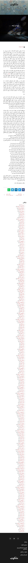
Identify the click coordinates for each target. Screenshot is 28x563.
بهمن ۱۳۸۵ (21, 454)
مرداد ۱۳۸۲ (21, 520)
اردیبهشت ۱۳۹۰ (21, 374)
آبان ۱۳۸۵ (22, 459)
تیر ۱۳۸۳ (22, 503)
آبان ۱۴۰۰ (22, 250)
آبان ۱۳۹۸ (22, 263)
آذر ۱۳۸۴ (22, 476)
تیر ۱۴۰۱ (22, 244)
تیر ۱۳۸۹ (22, 390)
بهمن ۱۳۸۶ (21, 436)
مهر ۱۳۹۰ (22, 367)
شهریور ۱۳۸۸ (21, 406)
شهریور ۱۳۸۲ (21, 519)
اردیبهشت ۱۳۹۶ (20, 279)
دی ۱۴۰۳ (22, 222)
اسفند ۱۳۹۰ (21, 359)
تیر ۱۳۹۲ (22, 334)
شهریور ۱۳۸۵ (21, 462)
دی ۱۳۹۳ (22, 309)
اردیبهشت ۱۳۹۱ (21, 356)
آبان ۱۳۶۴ (22, 531)
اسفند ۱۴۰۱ (21, 235)
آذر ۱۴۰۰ (22, 249)
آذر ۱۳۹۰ (22, 363)
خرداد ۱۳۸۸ (21, 410)
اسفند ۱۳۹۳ (21, 305)
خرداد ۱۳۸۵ (21, 467)
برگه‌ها (25, 542)
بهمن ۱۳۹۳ (21, 307)
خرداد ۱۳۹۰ (21, 373)
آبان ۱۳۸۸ (22, 403)
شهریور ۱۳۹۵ (21, 283)
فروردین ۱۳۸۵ (21, 470)
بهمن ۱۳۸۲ (21, 511)
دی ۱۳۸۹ (22, 381)
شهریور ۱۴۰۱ (21, 241)
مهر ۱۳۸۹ (22, 385)
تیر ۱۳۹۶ (22, 276)
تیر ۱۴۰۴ (22, 216)
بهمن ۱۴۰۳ (21, 221)
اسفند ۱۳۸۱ (21, 527)
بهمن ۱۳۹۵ (21, 280)
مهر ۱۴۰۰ (22, 252)
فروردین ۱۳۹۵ (21, 290)
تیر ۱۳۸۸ (22, 409)
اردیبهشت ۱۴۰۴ (21, 219)
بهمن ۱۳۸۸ (21, 398)
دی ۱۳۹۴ (22, 293)
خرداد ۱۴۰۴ (21, 218)
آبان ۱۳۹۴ (22, 294)
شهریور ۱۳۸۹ (21, 387)
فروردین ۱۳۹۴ (21, 304)
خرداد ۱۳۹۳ (21, 318)
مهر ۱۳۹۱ (22, 348)
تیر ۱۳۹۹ (22, 254)
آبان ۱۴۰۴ (22, 214)
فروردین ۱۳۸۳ (21, 508)
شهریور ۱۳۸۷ (21, 425)
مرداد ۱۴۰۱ (22, 243)
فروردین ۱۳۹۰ (21, 376)
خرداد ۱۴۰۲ (21, 233)
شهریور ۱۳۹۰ (21, 368)
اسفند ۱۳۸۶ (21, 434)
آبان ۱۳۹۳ (22, 312)
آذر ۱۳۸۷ (22, 420)
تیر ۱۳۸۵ (22, 465)
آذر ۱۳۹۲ (22, 326)
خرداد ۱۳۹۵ (21, 288)
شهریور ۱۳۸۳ (21, 500)
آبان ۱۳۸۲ (22, 516)
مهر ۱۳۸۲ (22, 517)
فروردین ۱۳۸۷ (21, 432)
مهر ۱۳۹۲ (22, 329)
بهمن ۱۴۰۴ (21, 211)
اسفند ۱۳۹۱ (21, 340)
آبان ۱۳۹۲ (22, 327)
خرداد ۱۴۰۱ (22, 246)
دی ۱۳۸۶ (22, 437)
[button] (26, 9)
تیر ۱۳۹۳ (22, 316)
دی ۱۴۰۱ (22, 238)
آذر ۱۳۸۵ (22, 458)
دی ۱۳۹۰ (22, 362)
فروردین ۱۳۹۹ (21, 258)
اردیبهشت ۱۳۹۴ (20, 302)
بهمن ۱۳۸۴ (21, 473)
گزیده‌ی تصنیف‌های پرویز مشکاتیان (22, 548)
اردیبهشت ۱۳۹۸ (20, 269)
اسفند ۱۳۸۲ (21, 509)
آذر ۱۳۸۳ (22, 495)
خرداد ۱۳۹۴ (21, 301)
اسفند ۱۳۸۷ (21, 415)
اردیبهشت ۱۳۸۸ (20, 412)
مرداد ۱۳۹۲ (21, 332)
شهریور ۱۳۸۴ (21, 481)
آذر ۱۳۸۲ (22, 514)
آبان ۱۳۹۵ (22, 282)
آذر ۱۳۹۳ (22, 310)
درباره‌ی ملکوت (24, 545)
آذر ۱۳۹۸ (22, 261)
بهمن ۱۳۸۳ (21, 492)
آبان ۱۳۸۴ (22, 478)
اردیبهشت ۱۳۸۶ (20, 450)
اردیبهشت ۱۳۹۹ (21, 257)
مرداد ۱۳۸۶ (21, 445)
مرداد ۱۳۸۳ (21, 501)
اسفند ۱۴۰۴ (21, 210)
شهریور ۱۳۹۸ (21, 265)
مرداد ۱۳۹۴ (21, 298)
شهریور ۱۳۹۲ (21, 330)
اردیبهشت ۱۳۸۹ (20, 393)
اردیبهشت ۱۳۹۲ (20, 337)
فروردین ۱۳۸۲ (21, 525)
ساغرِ (9, 74)
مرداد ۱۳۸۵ (21, 464)
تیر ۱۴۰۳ (22, 229)
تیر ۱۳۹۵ (22, 287)
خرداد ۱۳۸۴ (21, 486)
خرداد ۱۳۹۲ (21, 335)
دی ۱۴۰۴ (22, 213)
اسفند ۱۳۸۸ (21, 396)
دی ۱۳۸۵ (22, 456)
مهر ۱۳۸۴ (22, 479)
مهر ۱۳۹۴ (22, 296)
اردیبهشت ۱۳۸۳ (20, 506)
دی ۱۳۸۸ (22, 399)
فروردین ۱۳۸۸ (21, 414)
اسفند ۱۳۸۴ (21, 472)
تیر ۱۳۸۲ (22, 522)
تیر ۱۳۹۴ (22, 299)
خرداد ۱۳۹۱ (22, 354)
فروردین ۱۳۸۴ (21, 489)
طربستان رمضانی (23, 555)
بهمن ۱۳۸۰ (21, 530)
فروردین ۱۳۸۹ (21, 395)
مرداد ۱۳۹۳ (21, 315)
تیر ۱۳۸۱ (22, 528)
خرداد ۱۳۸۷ (21, 429)
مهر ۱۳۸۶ (22, 442)
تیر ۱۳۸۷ (22, 428)
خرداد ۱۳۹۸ (21, 268)
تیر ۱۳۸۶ (22, 447)
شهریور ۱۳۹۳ (21, 313)
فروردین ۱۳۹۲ (21, 338)
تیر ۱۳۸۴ (22, 484)
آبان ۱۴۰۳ (22, 224)
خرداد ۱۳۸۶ (21, 448)
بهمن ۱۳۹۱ (22, 341)
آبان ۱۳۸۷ (22, 421)
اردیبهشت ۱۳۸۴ (20, 487)
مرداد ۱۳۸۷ (21, 426)
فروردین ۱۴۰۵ (21, 208)
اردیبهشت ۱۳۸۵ (20, 468)
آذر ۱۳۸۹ (22, 382)
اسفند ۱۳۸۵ (21, 453)
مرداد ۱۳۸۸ (21, 407)
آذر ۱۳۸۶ (22, 439)
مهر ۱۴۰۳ (22, 225)
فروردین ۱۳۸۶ (21, 451)
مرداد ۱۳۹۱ (22, 351)
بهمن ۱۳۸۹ (21, 379)
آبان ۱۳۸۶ (22, 440)
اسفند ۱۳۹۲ (21, 323)
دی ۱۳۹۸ (22, 260)
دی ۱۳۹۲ (22, 324)
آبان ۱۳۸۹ (22, 384)
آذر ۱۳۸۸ (22, 401)
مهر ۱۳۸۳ (22, 498)
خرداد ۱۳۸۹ (21, 392)
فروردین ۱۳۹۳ (21, 321)
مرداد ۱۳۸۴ (21, 483)
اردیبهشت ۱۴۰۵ (21, 207)
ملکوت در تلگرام (23, 552)
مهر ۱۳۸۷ (22, 423)
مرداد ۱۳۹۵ (21, 285)
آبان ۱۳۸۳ (22, 497)
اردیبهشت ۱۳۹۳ (20, 319)
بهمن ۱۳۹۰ (22, 360)
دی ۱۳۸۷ (22, 418)
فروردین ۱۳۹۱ (21, 357)
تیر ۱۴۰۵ (22, 205)
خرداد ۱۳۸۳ (21, 505)
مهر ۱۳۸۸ (22, 404)
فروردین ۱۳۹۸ (21, 271)
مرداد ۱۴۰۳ (21, 227)
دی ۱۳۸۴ (22, 475)
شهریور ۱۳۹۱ (21, 349)
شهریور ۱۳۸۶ (21, 443)
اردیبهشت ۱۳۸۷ (20, 431)
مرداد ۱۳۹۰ (22, 370)
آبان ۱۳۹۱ (22, 346)
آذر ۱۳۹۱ (22, 345)
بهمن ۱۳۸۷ (21, 417)
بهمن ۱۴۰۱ (22, 236)
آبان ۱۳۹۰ (22, 365)
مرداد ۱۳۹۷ (21, 272)
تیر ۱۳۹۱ (22, 352)
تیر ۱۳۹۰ (22, 371)
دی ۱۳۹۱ (22, 343)
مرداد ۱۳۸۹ (21, 388)
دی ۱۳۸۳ (22, 494)
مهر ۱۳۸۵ (22, 461)
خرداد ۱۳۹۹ (21, 255)
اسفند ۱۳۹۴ (21, 291)
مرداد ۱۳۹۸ (21, 266)
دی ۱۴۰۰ (22, 247)
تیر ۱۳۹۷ (22, 274)
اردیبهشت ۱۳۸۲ (20, 523)
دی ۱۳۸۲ (22, 512)
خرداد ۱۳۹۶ (21, 277)
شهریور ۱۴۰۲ (21, 232)
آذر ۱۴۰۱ (22, 239)
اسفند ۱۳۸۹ (21, 378)
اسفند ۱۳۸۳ (21, 490)
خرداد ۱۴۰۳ (21, 230)
